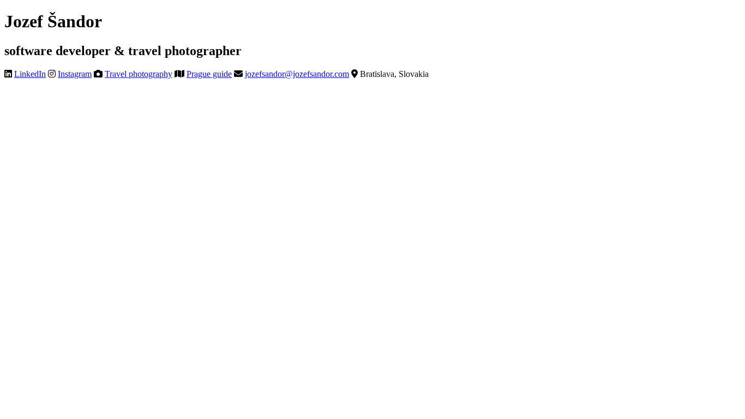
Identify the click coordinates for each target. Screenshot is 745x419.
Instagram (75, 74)
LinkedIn (30, 74)
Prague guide (209, 74)
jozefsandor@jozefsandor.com (297, 74)
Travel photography (138, 74)
